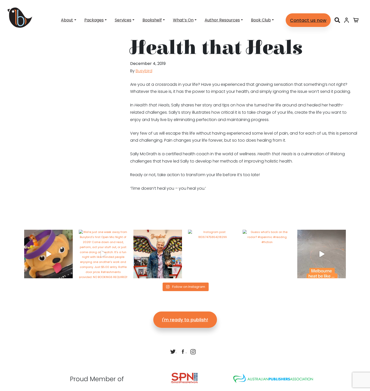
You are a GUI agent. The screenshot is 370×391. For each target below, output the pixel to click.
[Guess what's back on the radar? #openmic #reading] (267, 254)
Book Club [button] (261, 20)
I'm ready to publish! (185, 320)
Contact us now (308, 20)
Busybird (144, 71)
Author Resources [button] (222, 20)
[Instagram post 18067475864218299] (212, 254)
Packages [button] (94, 20)
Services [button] (123, 20)
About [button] (67, 20)
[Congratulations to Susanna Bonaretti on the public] (157, 254)
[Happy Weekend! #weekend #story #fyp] (48, 254)
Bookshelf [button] (152, 20)
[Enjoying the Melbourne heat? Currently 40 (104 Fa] (321, 254)
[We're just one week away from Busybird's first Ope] (103, 254)
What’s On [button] (183, 20)
